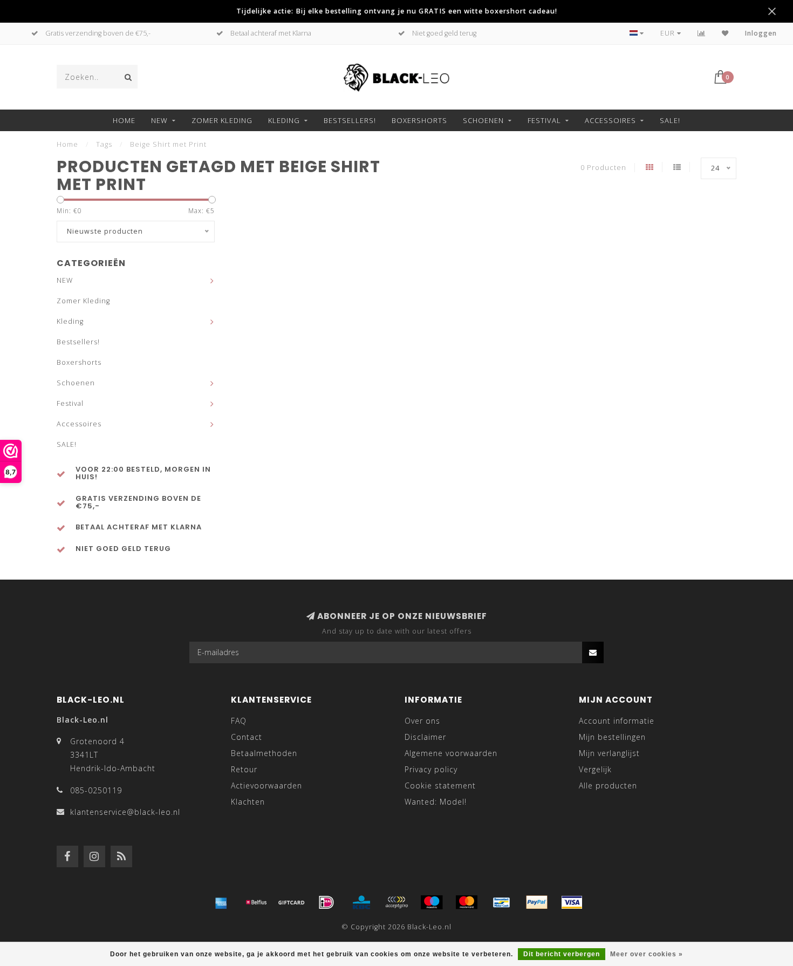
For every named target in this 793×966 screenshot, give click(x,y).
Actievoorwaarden (266, 785)
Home (124, 120)
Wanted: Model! (436, 802)
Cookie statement (440, 785)
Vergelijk (595, 769)
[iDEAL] (326, 902)
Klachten (248, 802)
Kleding (284, 120)
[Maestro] (431, 902)
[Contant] (291, 902)
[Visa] (571, 902)
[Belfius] (256, 902)
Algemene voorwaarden (451, 753)
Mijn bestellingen (612, 737)
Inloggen (761, 33)
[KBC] (361, 902)
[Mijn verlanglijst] (725, 33)
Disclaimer (425, 737)
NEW (159, 120)
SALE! (670, 120)
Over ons (422, 721)
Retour (244, 769)
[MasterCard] (466, 902)
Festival (544, 120)
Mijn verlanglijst (609, 753)
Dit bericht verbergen (561, 954)
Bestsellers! (350, 120)
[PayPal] (536, 902)
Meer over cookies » (646, 954)
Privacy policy (431, 769)
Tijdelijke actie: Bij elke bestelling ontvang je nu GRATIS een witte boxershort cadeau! (396, 11)
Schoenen (483, 120)
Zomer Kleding (222, 120)
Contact (246, 737)
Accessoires (610, 120)
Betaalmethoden (264, 753)
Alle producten (608, 785)
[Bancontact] (501, 902)
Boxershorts (419, 120)
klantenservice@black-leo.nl (125, 812)
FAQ (239, 721)
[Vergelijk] (702, 33)
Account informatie (616, 721)
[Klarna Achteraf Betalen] (396, 902)
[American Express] (221, 902)
